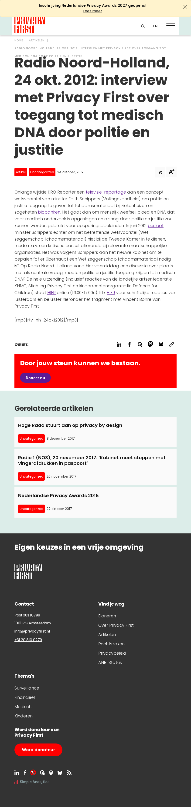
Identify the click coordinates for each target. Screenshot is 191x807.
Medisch (22, 707)
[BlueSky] (60, 772)
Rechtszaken (111, 644)
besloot (156, 225)
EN (155, 26)
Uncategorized (42, 172)
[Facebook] (25, 772)
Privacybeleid (112, 653)
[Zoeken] (143, 26)
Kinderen (23, 716)
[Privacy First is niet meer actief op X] (33, 772)
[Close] (185, 6)
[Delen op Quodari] (140, 344)
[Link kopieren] (171, 344)
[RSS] (69, 772)
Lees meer (92, 11)
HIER (51, 292)
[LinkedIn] (16, 772)
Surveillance (26, 688)
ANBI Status (110, 662)
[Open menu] (171, 25)
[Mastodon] (51, 772)
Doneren (107, 616)
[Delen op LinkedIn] (119, 344)
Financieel (24, 697)
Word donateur (38, 750)
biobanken (49, 212)
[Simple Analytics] (31, 781)
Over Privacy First (116, 625)
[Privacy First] (29, 25)
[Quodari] (42, 772)
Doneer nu (35, 377)
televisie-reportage (106, 192)
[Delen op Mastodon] (150, 344)
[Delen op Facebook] (129, 344)
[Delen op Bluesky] (161, 344)
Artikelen (107, 634)
